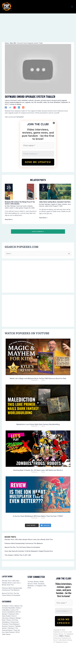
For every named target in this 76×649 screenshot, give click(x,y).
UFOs (17, 632)
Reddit (42, 581)
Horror (14, 616)
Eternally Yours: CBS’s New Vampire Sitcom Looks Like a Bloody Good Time (29, 539)
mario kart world (21, 206)
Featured (11, 614)
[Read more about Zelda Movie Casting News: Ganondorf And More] (55, 192)
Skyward (37, 100)
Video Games (6, 634)
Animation (5, 606)
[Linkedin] (19, 107)
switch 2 (12, 208)
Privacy (67, 636)
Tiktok (35, 583)
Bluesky (36, 581)
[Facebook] (6, 107)
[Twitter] (10, 107)
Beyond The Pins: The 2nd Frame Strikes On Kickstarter (22, 547)
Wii (35, 102)
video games (19, 208)
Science (11, 626)
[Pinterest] (15, 107)
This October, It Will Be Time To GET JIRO (18, 555)
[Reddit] (23, 107)
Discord (30, 583)
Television (11, 628)
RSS (44, 585)
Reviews (4, 626)
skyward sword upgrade (59, 100)
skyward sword (46, 100)
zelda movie (48, 206)
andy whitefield (22, 100)
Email (29, 588)
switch (7, 208)
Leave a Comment (11, 100)
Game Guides (6, 616)
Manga (18, 618)
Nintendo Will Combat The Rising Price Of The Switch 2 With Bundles (20, 203)
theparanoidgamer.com (17, 102)
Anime (11, 606)
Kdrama (12, 618)
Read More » (9, 219)
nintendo (31, 100)
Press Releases (14, 624)
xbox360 (39, 102)
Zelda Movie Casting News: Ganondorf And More (55, 202)
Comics (12, 610)
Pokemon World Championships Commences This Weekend (24, 543)
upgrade (27, 102)
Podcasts (5, 624)
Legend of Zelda (56, 204)
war (32, 102)
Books (18, 608)
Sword (7, 102)
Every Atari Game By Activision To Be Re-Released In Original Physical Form (29, 551)
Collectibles (5, 610)
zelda (45, 102)
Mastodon (31, 585)
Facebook (41, 583)
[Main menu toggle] (72, 7)
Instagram (39, 585)
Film (17, 614)
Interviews (5, 618)
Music (4, 620)
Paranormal (14, 622)
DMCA (61, 636)
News (9, 620)
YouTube (30, 581)
